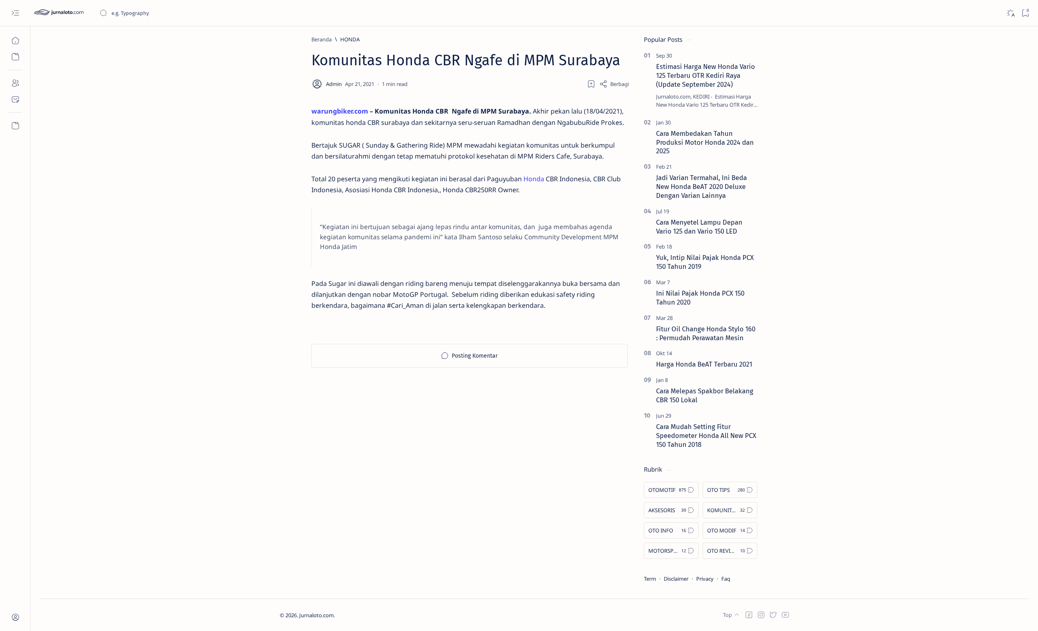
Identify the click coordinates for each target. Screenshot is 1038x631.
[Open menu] (15, 13)
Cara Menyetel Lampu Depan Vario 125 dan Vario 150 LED (699, 226)
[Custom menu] (15, 126)
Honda (533, 178)
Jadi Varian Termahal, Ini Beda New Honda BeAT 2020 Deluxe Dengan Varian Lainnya (701, 187)
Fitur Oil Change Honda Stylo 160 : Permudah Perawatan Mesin (705, 333)
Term (650, 578)
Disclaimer (676, 578)
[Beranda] (15, 40)
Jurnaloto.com (316, 615)
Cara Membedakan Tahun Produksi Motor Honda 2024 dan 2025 (705, 142)
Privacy (705, 578)
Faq (725, 578)
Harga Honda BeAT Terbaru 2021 (704, 364)
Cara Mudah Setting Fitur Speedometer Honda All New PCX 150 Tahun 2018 (706, 436)
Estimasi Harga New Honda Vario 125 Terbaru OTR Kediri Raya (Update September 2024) (705, 75)
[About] (15, 83)
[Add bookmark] (591, 84)
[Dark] (1010, 13)
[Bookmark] (1025, 13)
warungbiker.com (339, 111)
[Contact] (15, 99)
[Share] (614, 84)
